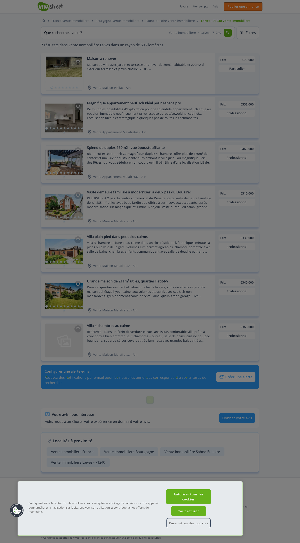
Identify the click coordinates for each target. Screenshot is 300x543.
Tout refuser (188, 511)
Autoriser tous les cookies (188, 496)
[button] (17, 510)
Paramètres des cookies (188, 523)
